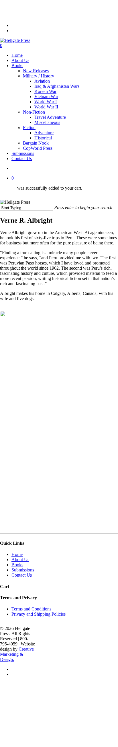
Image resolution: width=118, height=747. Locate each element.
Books (17, 564)
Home (17, 554)
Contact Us (21, 575)
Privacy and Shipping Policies (38, 614)
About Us (20, 559)
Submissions (22, 569)
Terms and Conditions (31, 608)
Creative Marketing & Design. (17, 654)
